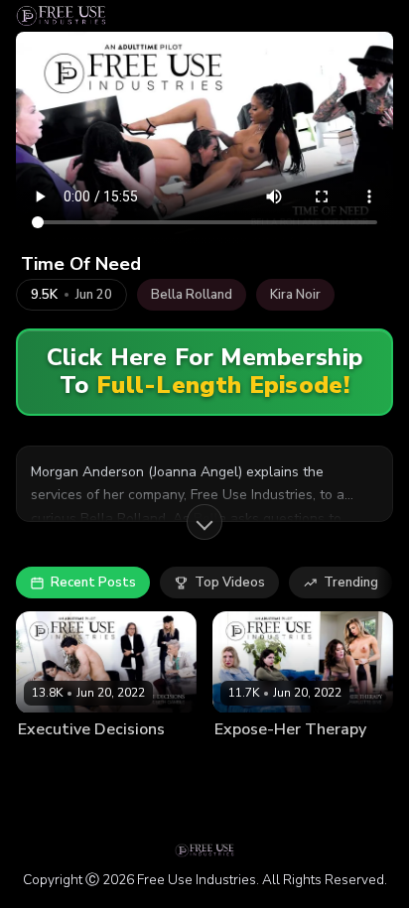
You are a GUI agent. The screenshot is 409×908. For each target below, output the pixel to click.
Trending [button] (351, 582)
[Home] (61, 16)
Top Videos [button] (230, 582)
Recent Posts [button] (93, 582)
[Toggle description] (204, 522)
